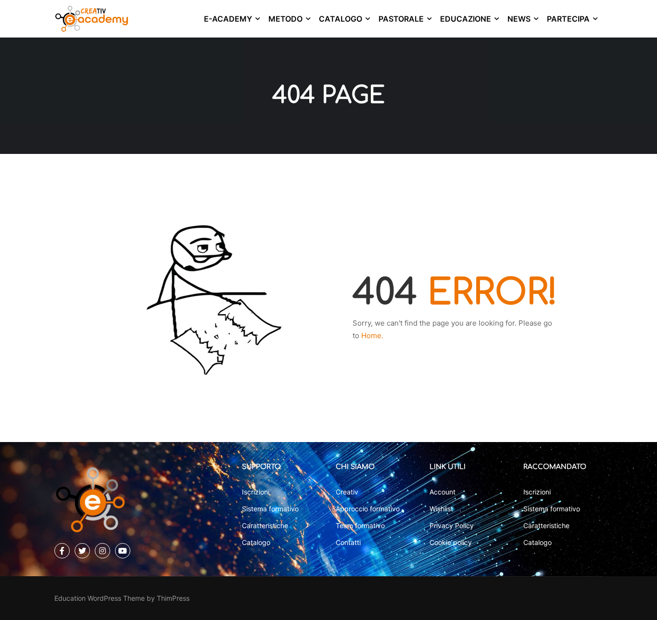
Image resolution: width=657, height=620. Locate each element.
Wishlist (441, 509)
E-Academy (228, 19)
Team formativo (360, 525)
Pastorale (401, 19)
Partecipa (568, 19)
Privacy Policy (452, 525)
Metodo (285, 19)
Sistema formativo (270, 509)
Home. (372, 335)
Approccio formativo (368, 509)
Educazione (465, 19)
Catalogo (340, 19)
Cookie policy (451, 542)
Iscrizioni (255, 492)
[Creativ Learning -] (91, 19)
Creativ (347, 492)
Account (442, 492)
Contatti (348, 542)
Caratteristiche (265, 525)
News (519, 19)
